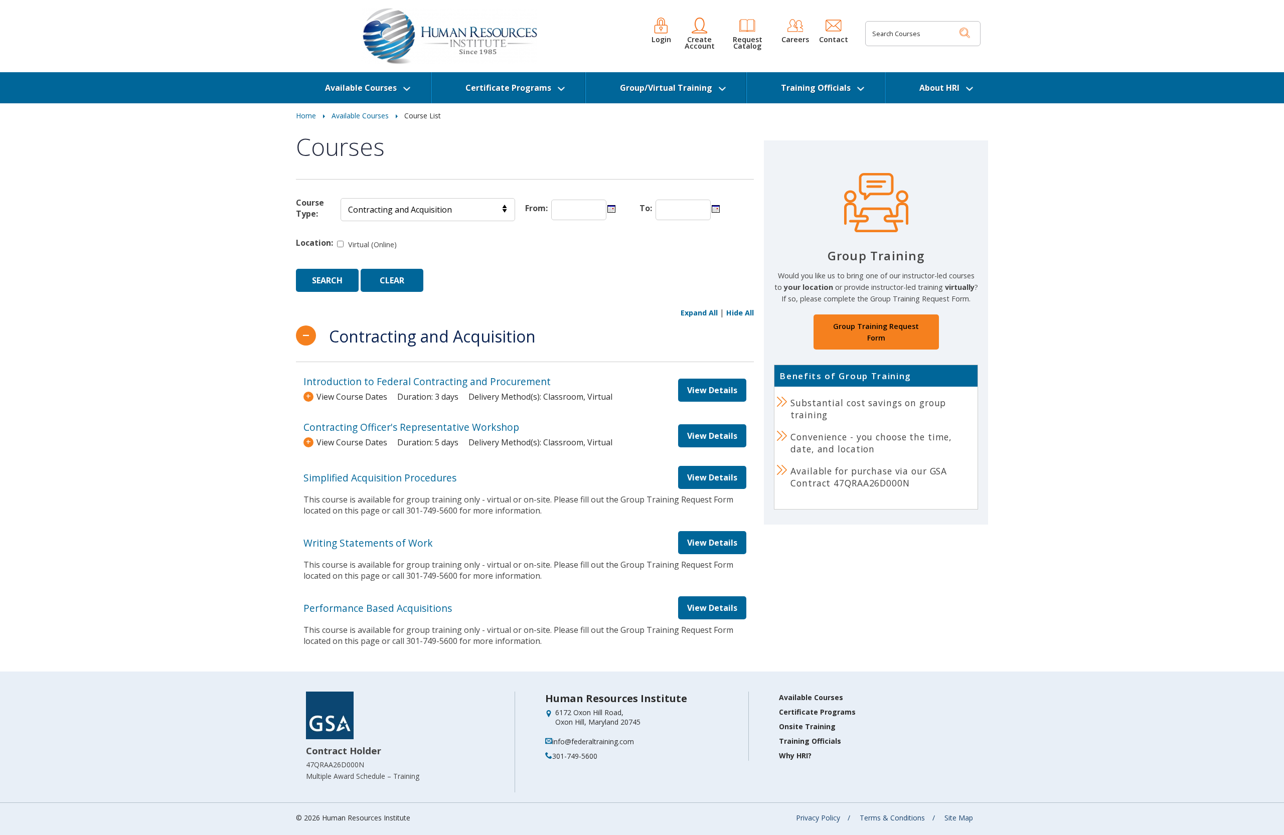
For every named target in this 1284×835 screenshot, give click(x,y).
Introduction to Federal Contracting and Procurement (427, 381)
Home (306, 115)
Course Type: (310, 208)
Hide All (740, 312)
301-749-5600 (574, 756)
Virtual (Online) (372, 244)
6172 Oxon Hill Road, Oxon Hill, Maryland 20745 (597, 717)
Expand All (699, 312)
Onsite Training (807, 726)
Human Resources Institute (616, 698)
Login (661, 39)
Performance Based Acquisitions (377, 608)
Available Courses (361, 87)
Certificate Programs (508, 87)
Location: (314, 242)
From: (536, 208)
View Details (712, 390)
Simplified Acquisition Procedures (379, 477)
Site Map (958, 817)
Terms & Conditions (892, 817)
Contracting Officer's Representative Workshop (411, 427)
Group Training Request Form (876, 332)
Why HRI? (795, 755)
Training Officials (816, 87)
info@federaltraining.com (593, 741)
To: (645, 208)
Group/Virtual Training (666, 87)
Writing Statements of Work (368, 543)
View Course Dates (351, 396)
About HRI (939, 87)
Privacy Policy (818, 817)
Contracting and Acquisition (430, 336)
